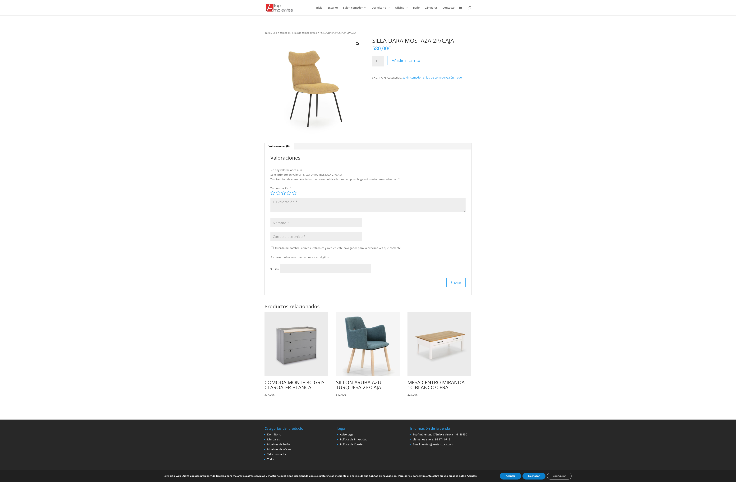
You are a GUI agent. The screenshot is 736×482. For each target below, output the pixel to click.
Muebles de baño (278, 444)
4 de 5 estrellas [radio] (289, 193)
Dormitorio (379, 7)
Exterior (333, 7)
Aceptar (510, 476)
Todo (458, 77)
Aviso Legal (347, 434)
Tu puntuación (281, 188)
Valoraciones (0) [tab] (279, 146)
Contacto (449, 7)
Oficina (399, 7)
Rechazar (534, 476)
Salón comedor (353, 7)
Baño (416, 7)
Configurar (559, 476)
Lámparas (431, 7)
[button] (357, 43)
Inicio (319, 7)
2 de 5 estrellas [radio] (278, 193)
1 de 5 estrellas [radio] (272, 193)
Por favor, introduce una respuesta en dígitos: (299, 257)
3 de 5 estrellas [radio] (283, 193)
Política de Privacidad (353, 439)
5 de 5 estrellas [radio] (294, 193)
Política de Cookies (352, 444)
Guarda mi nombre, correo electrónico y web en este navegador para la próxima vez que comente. (338, 248)
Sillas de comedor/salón (305, 32)
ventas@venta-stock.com (437, 444)
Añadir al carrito (406, 60)
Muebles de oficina (279, 449)
